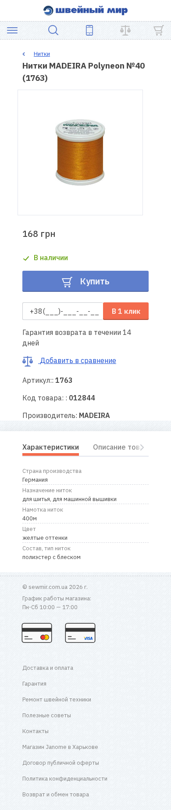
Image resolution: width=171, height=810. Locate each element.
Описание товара (122, 447)
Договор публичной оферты (60, 762)
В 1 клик (126, 311)
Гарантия (34, 683)
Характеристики (50, 447)
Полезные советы (46, 715)
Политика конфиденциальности (64, 778)
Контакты (35, 731)
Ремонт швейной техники (56, 699)
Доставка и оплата (47, 668)
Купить (94, 281)
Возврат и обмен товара (55, 794)
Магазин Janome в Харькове (60, 747)
